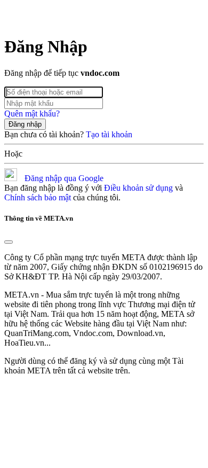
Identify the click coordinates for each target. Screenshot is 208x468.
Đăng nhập (25, 124)
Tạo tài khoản (109, 134)
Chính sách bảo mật (37, 197)
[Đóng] (8, 242)
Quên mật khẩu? (32, 113)
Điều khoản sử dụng (138, 187)
